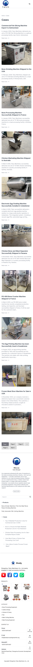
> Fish (2, 615)
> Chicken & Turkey (6, 612)
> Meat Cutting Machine (7, 617)
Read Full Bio (16, 491)
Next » (13, 447)
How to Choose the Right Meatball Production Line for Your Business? (15, 527)
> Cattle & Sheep (5, 609)
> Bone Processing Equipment (9, 607)
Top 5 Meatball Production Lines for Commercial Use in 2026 (16, 522)
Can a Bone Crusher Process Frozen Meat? (17, 545)
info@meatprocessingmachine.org (10, 637)
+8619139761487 (6, 630)
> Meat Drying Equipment (8, 620)
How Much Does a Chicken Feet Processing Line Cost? (15, 539)
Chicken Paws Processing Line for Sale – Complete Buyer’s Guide (17, 533)
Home (3, 15)
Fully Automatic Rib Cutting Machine (13, 511)
